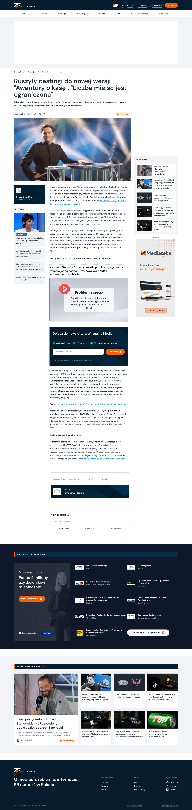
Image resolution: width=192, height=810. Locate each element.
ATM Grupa (65, 374)
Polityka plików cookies (169, 806)
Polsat (90, 479)
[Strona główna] (25, 5)
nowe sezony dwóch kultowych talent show (105, 458)
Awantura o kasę (76, 479)
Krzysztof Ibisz (56, 197)
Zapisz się (113, 351)
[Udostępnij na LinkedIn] (44, 114)
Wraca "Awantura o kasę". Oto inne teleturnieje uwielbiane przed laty (94, 404)
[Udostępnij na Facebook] (41, 114)
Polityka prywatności (134, 806)
